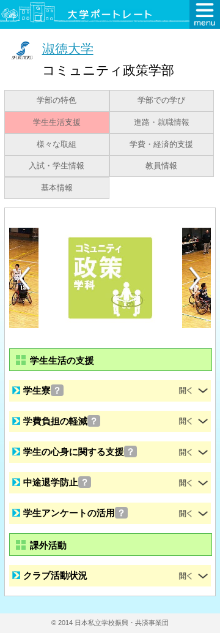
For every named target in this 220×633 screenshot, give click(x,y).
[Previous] (24, 278)
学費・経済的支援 (161, 144)
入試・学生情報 (56, 166)
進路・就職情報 (161, 122)
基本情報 (57, 188)
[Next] (195, 278)
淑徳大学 (68, 48)
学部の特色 (56, 100)
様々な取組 (56, 144)
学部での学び (161, 100)
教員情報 (161, 166)
